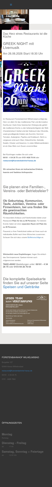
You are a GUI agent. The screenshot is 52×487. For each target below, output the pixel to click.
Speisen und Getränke (21, 286)
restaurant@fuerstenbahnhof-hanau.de (19, 160)
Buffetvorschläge (34, 237)
